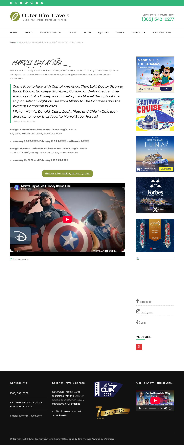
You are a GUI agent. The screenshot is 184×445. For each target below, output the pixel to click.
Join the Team (162, 32)
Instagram (147, 312)
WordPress (109, 439)
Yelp (143, 323)
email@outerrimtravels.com (26, 415)
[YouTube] (139, 347)
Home (13, 32)
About (29, 32)
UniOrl (72, 32)
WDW (87, 32)
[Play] (140, 408)
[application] (155, 400)
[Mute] (165, 408)
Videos (120, 32)
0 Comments (20, 259)
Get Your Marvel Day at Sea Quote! (67, 173)
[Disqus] (67, 301)
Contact (137, 32)
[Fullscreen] (170, 408)
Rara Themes (84, 439)
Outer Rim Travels (45, 15)
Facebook (145, 302)
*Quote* (103, 32)
